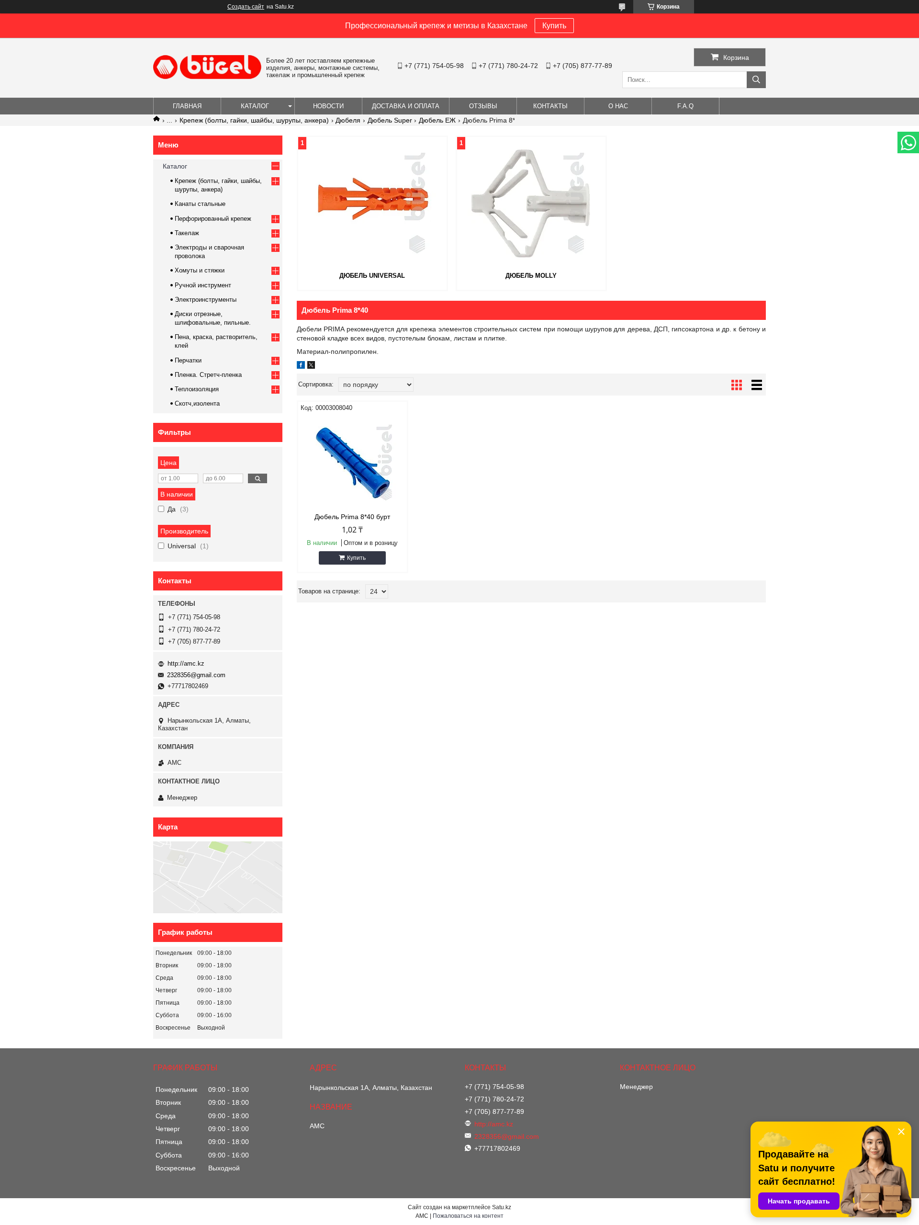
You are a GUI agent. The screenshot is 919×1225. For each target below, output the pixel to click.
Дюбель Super (390, 120)
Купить (554, 26)
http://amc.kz (186, 663)
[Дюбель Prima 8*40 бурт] (352, 462)
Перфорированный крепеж (213, 218)
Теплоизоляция (197, 389)
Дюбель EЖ (437, 120)
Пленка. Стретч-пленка (208, 374)
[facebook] (301, 366)
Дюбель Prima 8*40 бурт (352, 517)
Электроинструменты (205, 299)
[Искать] (756, 79)
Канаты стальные (200, 203)
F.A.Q (685, 106)
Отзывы (483, 106)
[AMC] (207, 76)
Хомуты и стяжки (199, 270)
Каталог (255, 106)
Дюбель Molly (531, 275)
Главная (187, 106)
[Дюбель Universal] (372, 203)
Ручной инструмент (203, 285)
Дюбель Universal (372, 275)
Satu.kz (501, 1207)
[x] (311, 366)
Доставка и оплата (405, 106)
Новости (328, 106)
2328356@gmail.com (196, 675)
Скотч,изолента (197, 403)
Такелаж (187, 233)
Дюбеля (348, 120)
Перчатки (188, 360)
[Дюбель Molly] (531, 203)
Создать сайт (245, 6)
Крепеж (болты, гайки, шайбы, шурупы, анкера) (254, 120)
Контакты (550, 106)
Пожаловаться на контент (468, 1216)
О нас (618, 106)
